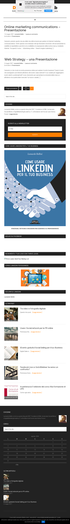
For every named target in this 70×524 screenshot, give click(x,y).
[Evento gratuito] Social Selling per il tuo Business (41, 348)
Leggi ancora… (13, 114)
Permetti (48, 10)
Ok (43, 522)
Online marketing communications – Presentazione (32, 28)
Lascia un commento (32, 34)
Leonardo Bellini (9, 297)
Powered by (20, 10)
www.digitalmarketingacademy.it (46, 517)
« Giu (17, 464)
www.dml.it (33, 517)
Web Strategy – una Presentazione (30, 59)
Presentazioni (16, 36)
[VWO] (24, 10)
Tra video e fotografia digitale (33, 309)
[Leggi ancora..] (37, 312)
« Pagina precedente (11, 88)
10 (28, 88)
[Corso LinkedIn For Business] (35, 278)
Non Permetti (38, 10)
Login (58, 517)
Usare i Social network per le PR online (36, 328)
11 (32, 88)
